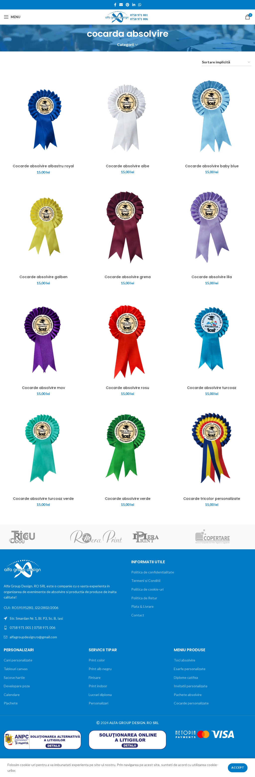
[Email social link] (121, 4)
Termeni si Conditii (145, 580)
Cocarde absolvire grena (128, 276)
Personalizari (98, 703)
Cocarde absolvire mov (43, 387)
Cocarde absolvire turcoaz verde (43, 498)
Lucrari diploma (100, 694)
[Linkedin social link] (134, 4)
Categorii (125, 44)
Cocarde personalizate (191, 703)
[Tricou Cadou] (34, 536)
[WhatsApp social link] (140, 4)
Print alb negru (100, 669)
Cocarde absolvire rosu (127, 387)
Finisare (95, 677)
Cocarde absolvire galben (43, 276)
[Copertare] (220, 536)
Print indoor (98, 686)
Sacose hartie (14, 677)
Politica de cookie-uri (147, 589)
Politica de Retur (144, 598)
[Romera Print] (96, 536)
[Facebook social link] (115, 4)
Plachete (11, 703)
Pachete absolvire (188, 694)
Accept (237, 767)
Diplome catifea (186, 677)
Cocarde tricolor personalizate (211, 498)
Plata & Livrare (142, 606)
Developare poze (17, 686)
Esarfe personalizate (189, 669)
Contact (137, 615)
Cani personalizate (18, 660)
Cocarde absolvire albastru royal (43, 166)
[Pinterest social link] (127, 4)
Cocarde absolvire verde (127, 498)
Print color (97, 660)
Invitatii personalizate (190, 686)
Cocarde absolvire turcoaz (211, 387)
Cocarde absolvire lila (211, 276)
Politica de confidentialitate (152, 572)
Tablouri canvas (16, 669)
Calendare (12, 694)
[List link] (64, 627)
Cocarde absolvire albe (127, 166)
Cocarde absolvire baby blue (212, 166)
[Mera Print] (158, 536)
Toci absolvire (184, 660)
